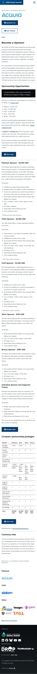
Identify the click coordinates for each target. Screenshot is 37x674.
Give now (9, 154)
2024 (16, 655)
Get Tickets (10, 31)
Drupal (11, 668)
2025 (12, 655)
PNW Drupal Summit (14, 2)
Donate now (10, 429)
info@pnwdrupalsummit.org (20, 528)
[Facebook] (7, 640)
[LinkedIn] (3, 640)
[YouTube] (16, 640)
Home (3, 37)
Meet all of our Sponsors (9, 620)
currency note (14, 103)
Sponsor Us (10, 23)
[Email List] (20, 640)
